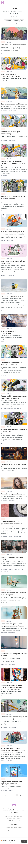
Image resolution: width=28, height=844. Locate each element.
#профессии (12, 500)
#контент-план (5, 571)
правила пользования (14, 830)
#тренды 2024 (5, 760)
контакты (14, 824)
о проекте (14, 833)
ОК (24, 841)
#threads (3, 375)
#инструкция (12, 110)
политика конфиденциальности (14, 827)
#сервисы (3, 275)
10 (20, 795)
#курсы (3, 83)
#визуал (3, 695)
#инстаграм (4, 110)
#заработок (11, 275)
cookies (17, 842)
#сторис (11, 536)
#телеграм (4, 473)
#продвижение (8, 408)
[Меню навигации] (26, 2)
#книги (3, 240)
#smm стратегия (18, 569)
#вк (2, 53)
